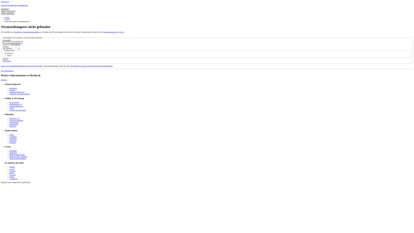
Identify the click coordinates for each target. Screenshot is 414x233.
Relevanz (10, 53)
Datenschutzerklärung (16, 92)
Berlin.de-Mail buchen (17, 155)
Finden (5, 59)
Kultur (11, 135)
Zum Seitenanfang (7, 71)
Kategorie (6, 44)
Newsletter (13, 151)
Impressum (13, 88)
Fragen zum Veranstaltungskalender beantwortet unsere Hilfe (21, 66)
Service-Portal (14, 102)
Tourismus (13, 137)
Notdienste (13, 153)
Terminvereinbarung (16, 106)
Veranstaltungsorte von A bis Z (113, 32)
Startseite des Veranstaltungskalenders (27, 32)
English (12, 167)
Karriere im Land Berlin (17, 110)
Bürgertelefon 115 (15, 104)
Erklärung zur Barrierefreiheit (19, 94)
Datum (9, 56)
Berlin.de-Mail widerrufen (18, 157)
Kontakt (12, 90)
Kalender (12, 142)
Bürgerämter (13, 124)
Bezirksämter (13, 122)
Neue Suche (7, 61)
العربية (11, 169)
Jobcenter (12, 126)
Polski (11, 173)
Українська (13, 179)
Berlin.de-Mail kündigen (17, 159)
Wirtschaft (12, 141)
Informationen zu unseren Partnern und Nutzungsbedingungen (91, 66)
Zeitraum (6, 47)
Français (12, 171)
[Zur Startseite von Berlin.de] (4, 80)
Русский (12, 175)
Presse (11, 108)
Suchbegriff (7, 40)
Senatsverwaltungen (16, 120)
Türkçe (11, 177)
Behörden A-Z (14, 119)
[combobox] (13, 42)
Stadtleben (13, 139)
